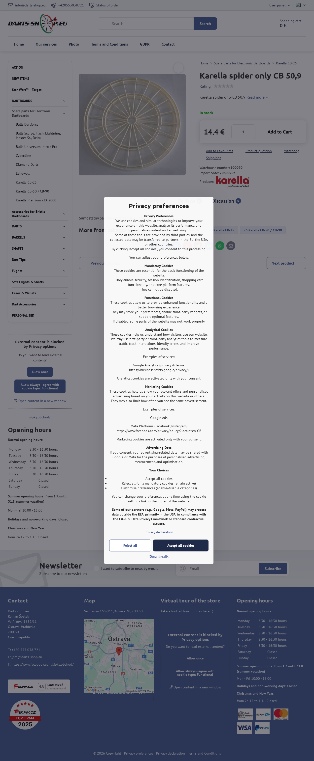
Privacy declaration (158, 532)
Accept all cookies (180, 545)
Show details (159, 556)
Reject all (130, 545)
